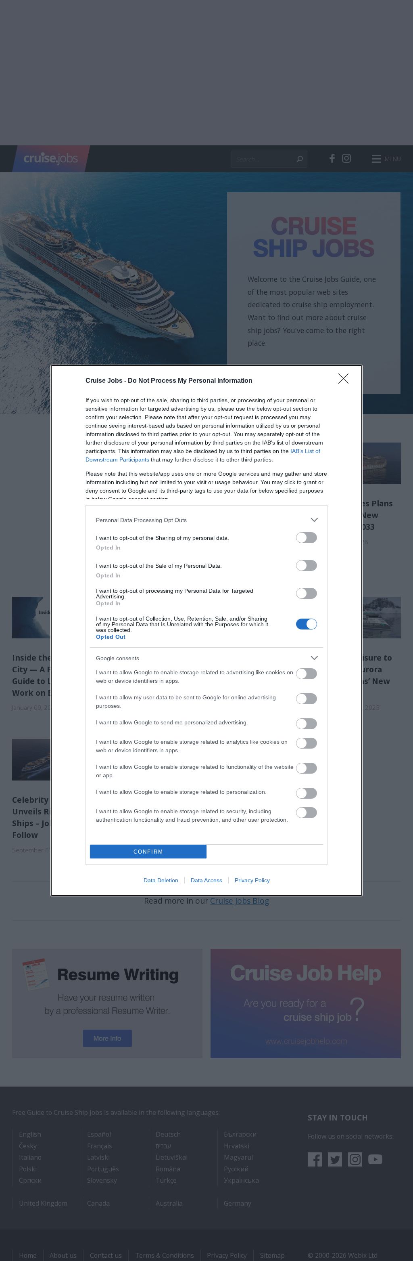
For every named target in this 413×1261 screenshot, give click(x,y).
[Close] (346, 381)
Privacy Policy (252, 880)
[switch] (306, 537)
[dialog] (206, 630)
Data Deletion (161, 880)
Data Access (206, 880)
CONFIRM (148, 852)
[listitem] (206, 520)
